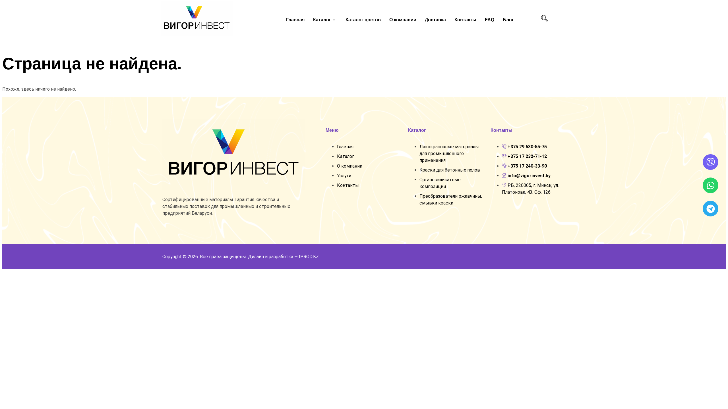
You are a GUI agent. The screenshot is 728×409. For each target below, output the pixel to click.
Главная (295, 19)
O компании (402, 19)
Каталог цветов (363, 19)
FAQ (489, 19)
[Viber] (710, 162)
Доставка (435, 19)
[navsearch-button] (544, 19)
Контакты (465, 19)
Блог (508, 19)
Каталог (322, 19)
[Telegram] (710, 208)
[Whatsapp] (710, 185)
